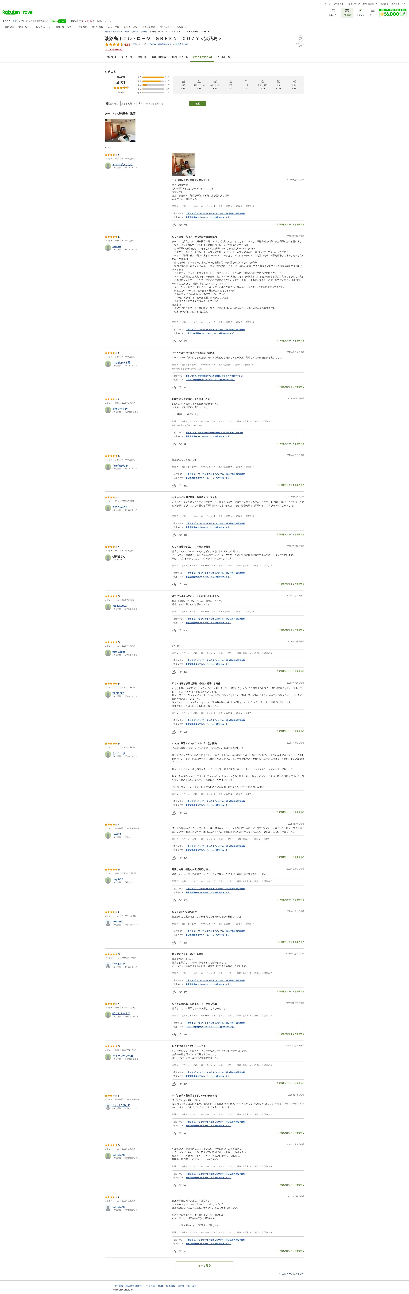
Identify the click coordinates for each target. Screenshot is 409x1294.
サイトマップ (354, 4)
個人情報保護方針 (135, 1286)
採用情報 (170, 1286)
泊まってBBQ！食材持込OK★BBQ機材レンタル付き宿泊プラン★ (214, 376)
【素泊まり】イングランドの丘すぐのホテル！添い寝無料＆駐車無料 (215, 213)
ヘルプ (328, 4)
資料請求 (191, 1286)
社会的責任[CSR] (154, 1286)
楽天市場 (385, 4)
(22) (159, 56)
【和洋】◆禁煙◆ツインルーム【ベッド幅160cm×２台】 (210, 333)
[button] (120, 130)
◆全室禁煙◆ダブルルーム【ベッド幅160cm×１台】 (208, 217)
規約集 (181, 1286)
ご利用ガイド (339, 4)
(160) (202, 56)
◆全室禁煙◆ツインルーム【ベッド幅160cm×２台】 (208, 436)
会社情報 (118, 1286)
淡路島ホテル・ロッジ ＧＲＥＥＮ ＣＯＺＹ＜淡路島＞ (163, 38)
